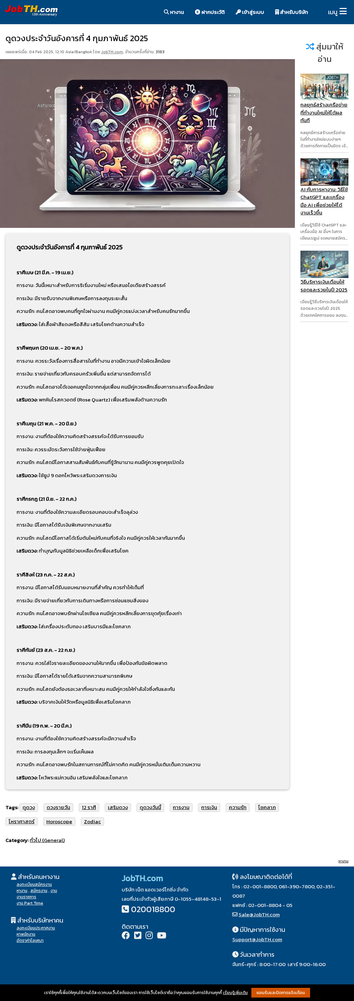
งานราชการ (26, 897)
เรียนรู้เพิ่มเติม (235, 993)
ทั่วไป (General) (47, 840)
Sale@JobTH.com (259, 914)
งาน (53, 891)
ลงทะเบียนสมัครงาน (34, 884)
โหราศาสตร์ (22, 821)
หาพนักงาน (26, 934)
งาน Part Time (30, 903)
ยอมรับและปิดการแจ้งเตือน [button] (281, 993)
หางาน (176, 12)
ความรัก (237, 807)
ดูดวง (28, 807)
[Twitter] (137, 936)
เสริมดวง (118, 807)
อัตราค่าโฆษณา (30, 940)
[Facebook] (126, 936)
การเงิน (209, 807)
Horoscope (59, 821)
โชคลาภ (267, 807)
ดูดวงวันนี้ (150, 807)
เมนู (332, 12)
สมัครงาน (38, 891)
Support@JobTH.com (257, 939)
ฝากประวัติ (213, 12)
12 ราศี (89, 807)
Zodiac (92, 821)
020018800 (153, 909)
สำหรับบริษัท (293, 12)
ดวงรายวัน (58, 807)
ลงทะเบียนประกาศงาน (36, 928)
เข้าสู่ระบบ (252, 12)
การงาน (181, 807)
